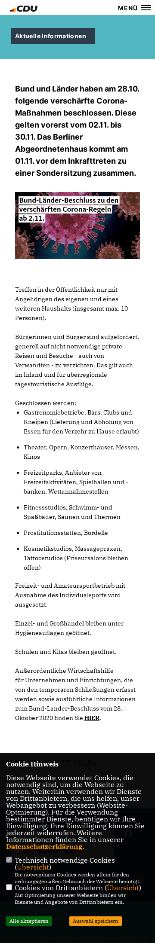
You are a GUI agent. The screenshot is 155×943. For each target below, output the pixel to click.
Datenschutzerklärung (44, 846)
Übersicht (33, 867)
